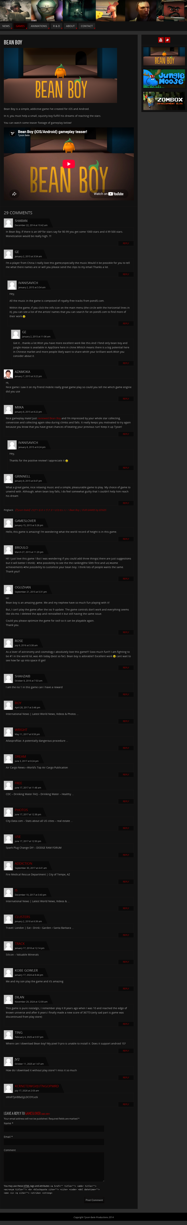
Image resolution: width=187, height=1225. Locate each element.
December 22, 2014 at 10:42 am (31, 225)
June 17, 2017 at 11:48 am (28, 787)
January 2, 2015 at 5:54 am (31, 287)
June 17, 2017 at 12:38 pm (28, 814)
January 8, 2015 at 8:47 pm (28, 480)
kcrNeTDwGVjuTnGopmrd (37, 1086)
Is (16, 890)
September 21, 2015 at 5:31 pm (31, 591)
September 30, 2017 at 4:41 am (31, 868)
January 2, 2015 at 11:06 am (36, 336)
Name (8, 1123)
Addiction (23, 863)
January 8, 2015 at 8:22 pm (28, 411)
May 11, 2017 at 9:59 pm (27, 734)
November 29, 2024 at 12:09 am (31, 1001)
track (20, 943)
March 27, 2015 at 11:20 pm (29, 552)
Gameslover (33, 1113)
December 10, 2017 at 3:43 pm (30, 894)
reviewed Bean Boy (49, 418)
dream (20, 756)
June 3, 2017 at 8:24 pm (27, 761)
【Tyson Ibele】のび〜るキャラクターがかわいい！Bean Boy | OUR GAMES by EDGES (60, 510)
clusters (22, 917)
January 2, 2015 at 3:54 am (28, 256)
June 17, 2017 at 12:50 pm (28, 841)
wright (21, 729)
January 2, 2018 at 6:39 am (28, 921)
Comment (10, 1150)
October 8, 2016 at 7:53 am (28, 680)
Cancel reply (45, 1114)
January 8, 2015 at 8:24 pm (31, 447)
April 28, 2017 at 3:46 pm (27, 707)
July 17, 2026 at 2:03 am (27, 1090)
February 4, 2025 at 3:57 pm (29, 1037)
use (18, 836)
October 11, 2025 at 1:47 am (29, 1063)
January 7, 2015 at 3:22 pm (28, 376)
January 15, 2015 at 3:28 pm (29, 525)
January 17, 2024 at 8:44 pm (29, 975)
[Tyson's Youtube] (161, 40)
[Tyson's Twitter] (167, 40)
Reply (126, 243)
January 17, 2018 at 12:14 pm (29, 948)
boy (18, 703)
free (18, 783)
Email (8, 1136)
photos (21, 810)
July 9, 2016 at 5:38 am (26, 645)
